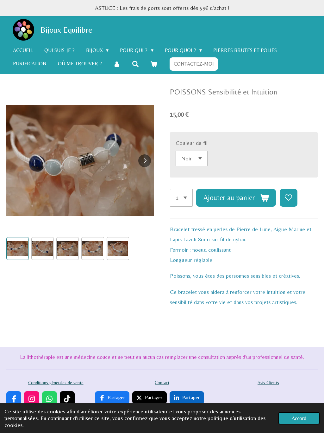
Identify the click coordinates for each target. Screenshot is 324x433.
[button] (17, 248)
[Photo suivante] (144, 160)
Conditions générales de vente (56, 382)
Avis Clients (268, 382)
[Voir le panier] (153, 64)
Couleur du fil (192, 142)
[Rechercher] (135, 64)
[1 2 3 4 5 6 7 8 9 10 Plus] (181, 198)
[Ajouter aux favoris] (288, 198)
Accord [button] (299, 418)
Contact (162, 382)
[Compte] (116, 64)
